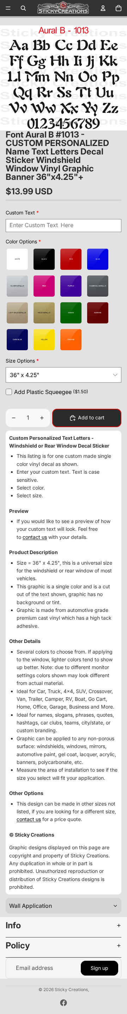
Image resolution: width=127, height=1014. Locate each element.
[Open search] (23, 8)
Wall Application (30, 905)
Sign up (99, 968)
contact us (35, 537)
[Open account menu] (103, 8)
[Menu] (8, 8)
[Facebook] (63, 1002)
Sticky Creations (71, 989)
